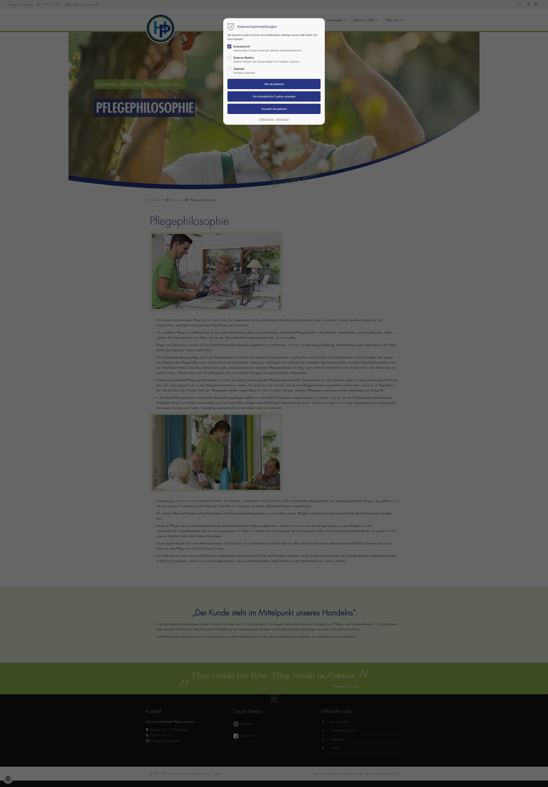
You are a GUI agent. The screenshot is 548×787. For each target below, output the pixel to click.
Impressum (282, 119)
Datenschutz (266, 119)
